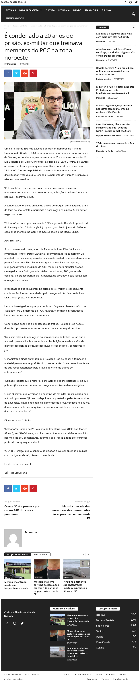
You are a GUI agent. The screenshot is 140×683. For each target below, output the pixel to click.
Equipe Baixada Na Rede (108, 135)
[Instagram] (130, 2)
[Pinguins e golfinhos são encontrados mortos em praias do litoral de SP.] (76, 569)
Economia (64, 10)
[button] (133, 14)
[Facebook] (125, 2)
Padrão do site (103, 79)
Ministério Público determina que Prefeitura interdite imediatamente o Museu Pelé (115, 90)
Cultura (50, 10)
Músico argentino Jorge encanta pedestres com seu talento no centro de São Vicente (114, 109)
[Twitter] (136, 2)
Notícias (11, 10)
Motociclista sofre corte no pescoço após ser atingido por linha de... (78, 635)
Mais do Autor (41, 554)
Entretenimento (15, 18)
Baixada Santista (29, 10)
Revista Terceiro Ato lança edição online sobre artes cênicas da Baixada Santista (115, 71)
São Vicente (102, 625)
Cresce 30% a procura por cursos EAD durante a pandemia (22, 510)
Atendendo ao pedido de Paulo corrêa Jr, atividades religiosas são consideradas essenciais (115, 52)
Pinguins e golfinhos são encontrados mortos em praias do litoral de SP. (75, 586)
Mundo (77, 10)
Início (6, 25)
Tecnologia (91, 10)
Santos (100, 631)
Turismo (106, 10)
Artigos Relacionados (17, 554)
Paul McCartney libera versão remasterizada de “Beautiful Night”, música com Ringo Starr (113, 128)
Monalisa (11, 63)
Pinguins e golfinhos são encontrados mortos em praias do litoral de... (77, 652)
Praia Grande (103, 642)
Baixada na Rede (104, 116)
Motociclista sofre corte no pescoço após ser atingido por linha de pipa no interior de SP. (46, 588)
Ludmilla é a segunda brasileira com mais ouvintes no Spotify (114, 35)
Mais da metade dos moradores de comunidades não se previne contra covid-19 (70, 512)
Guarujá (100, 647)
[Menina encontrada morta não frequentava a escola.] (17, 569)
